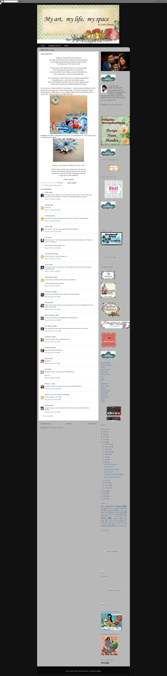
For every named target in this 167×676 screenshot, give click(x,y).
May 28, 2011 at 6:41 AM (52, 309)
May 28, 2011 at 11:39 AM (53, 320)
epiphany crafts (112, 516)
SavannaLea (49, 291)
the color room (119, 524)
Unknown (48, 216)
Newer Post (45, 424)
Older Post (92, 424)
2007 (105, 498)
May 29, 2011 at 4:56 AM (52, 378)
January (107, 488)
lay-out (60, 185)
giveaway (121, 516)
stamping (103, 524)
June (106, 459)
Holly (102, 379)
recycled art (112, 520)
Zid (102, 510)
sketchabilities (120, 522)
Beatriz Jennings (106, 365)
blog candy (114, 512)
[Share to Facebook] (74, 183)
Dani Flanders (105, 369)
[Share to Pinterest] (75, 183)
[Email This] (68, 183)
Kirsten (47, 405)
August (107, 454)
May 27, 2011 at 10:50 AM (53, 231)
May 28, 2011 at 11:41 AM (53, 331)
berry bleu (104, 512)
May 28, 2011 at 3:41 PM (52, 363)
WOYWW (120, 508)
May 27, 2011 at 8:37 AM (52, 210)
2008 (105, 496)
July (106, 457)
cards (121, 512)
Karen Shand (105, 386)
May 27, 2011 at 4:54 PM (52, 271)
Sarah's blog (81, 165)
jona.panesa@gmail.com (115, 104)
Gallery (66, 46)
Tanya (47, 264)
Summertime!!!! (109, 467)
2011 (104, 442)
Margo (47, 358)
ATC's (103, 506)
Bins (55, 185)
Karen (47, 226)
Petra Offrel (104, 393)
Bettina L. (48, 384)
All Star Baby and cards (111, 469)
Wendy (47, 302)
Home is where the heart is (112, 477)
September (108, 452)
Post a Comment (48, 416)
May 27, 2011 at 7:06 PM (52, 286)
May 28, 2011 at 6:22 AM (52, 296)
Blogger (98, 671)
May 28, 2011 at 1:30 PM (52, 342)
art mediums (121, 510)
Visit (107, 266)
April (106, 480)
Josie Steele (104, 383)
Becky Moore (49, 277)
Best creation (49, 185)
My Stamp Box (111, 508)
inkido (103, 518)
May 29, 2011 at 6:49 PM (52, 412)
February (108, 485)
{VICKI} (47, 205)
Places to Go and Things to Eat (55, 394)
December (108, 444)
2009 (105, 493)
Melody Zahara (105, 390)
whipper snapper (119, 526)
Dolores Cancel (105, 374)
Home (43, 46)
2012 (105, 439)
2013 (105, 437)
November (108, 446)
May (106, 462)
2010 (105, 491)
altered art (110, 510)
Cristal (103, 367)
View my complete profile (108, 100)
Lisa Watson (49, 326)
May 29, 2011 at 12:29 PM (53, 399)
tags (110, 524)
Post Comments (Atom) (56, 427)
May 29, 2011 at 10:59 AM (53, 388)
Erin (102, 376)
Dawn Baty (104, 372)
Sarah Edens (105, 397)
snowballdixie (49, 253)
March (107, 483)
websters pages (106, 526)
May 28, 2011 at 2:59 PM (52, 352)
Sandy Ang (48, 347)
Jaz (102, 381)
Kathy (47, 192)
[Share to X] (72, 183)
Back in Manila (108, 472)
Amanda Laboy (105, 363)
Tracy (102, 402)
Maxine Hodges (50, 315)
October (107, 449)
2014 (105, 434)
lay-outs (115, 518)
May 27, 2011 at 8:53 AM (52, 221)
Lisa (46, 237)
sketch (110, 522)
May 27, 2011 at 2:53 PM (52, 248)
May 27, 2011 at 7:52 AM (52, 199)
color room (104, 514)
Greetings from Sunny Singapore (114, 474)
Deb (46, 369)
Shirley (103, 400)
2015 (105, 432)
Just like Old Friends (110, 464)
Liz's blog (78, 68)
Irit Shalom (48, 337)
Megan (103, 388)
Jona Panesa (114, 86)
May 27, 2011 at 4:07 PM (52, 258)
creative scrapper (114, 514)
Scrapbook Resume (54, 46)
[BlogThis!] (70, 183)
